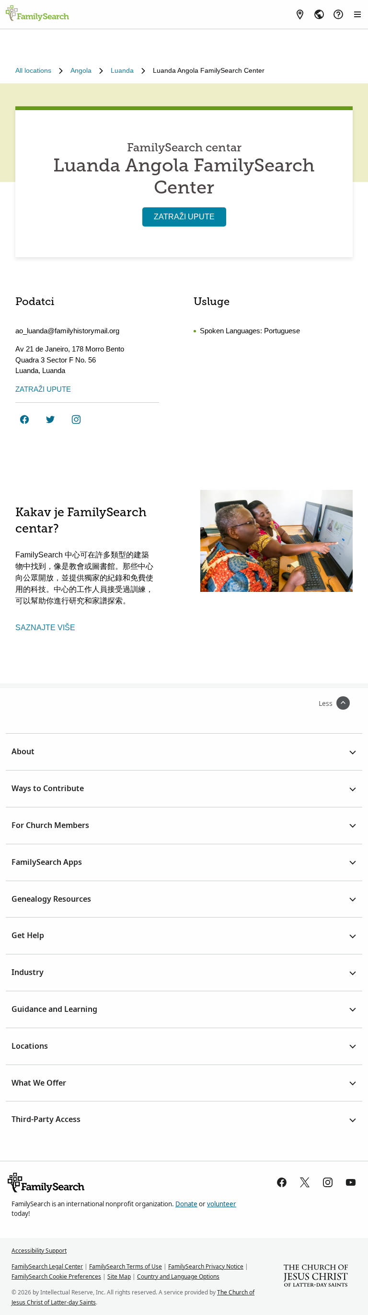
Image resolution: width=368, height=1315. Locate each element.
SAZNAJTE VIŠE (45, 627)
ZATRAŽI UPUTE (184, 217)
